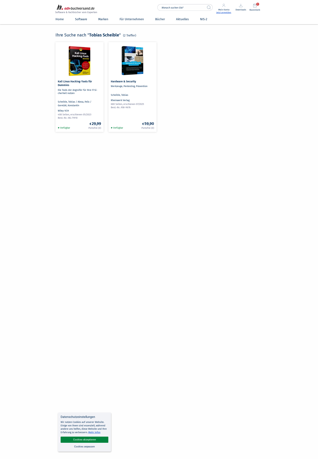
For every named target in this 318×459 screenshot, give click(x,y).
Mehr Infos (94, 432)
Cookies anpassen (84, 446)
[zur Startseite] (75, 9)
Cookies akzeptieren (84, 439)
